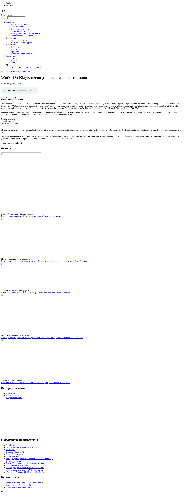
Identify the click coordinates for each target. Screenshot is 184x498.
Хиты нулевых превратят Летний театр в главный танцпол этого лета (31, 216)
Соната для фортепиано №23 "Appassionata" (25, 468)
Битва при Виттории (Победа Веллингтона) (25, 483)
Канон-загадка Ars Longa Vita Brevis (21, 485)
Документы (11, 45)
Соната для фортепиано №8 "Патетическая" (25, 470)
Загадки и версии (18, 31)
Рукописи (15, 51)
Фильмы (14, 63)
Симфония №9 (12, 456)
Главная (4, 71)
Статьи (14, 58)
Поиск (4, 15)
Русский (9, 5)
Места (8, 65)
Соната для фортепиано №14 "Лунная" (22, 447)
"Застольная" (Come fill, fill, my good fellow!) (25, 472)
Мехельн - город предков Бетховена (26, 67)
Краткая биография (19, 24)
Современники (17, 27)
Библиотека (11, 56)
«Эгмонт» (10, 450)
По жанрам (11, 393)
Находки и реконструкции (22, 42)
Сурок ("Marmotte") (14, 454)
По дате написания (14, 398)
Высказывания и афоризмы (22, 54)
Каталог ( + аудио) (19, 40)
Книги (14, 60)
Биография (10, 22)
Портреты (15, 47)
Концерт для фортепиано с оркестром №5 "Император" (29, 459)
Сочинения (11, 38)
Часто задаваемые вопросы (22, 36)
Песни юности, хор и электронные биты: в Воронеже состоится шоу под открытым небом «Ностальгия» (45, 261)
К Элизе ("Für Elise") (15, 452)
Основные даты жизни (21, 29)
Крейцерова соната (14, 461)
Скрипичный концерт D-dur (18, 465)
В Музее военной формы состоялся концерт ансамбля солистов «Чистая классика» (36, 293)
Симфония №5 (12, 445)
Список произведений (20, 71)
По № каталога (12, 395)
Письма (14, 49)
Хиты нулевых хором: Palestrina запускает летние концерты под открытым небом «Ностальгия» (42, 338)
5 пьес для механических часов (19, 487)
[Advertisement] (76, 418)
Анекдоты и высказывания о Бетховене (28, 33)
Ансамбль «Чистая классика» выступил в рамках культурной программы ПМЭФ (35, 383)
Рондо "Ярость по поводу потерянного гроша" (26, 463)
